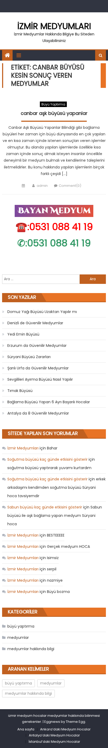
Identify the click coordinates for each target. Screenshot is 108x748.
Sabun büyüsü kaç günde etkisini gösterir (44, 507)
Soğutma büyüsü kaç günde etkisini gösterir (47, 459)
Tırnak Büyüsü (20, 390)
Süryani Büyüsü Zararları (29, 356)
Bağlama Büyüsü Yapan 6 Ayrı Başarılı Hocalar (48, 402)
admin (42, 185)
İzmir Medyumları (54, 26)
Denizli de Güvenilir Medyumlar (35, 323)
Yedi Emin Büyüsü (23, 334)
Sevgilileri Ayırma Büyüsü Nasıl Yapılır (40, 379)
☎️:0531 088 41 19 (54, 227)
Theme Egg (75, 721)
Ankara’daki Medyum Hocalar (65, 729)
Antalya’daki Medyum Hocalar (54, 735)
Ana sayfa (25, 729)
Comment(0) (70, 185)
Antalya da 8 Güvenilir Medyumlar (38, 413)
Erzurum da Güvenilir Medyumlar (37, 345)
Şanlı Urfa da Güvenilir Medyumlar (38, 368)
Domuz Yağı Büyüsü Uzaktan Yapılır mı (42, 311)
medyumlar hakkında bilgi (30, 648)
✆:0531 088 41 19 (54, 243)
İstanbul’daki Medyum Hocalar (54, 741)
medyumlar (18, 637)
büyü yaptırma (53, 104)
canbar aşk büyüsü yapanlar (54, 113)
